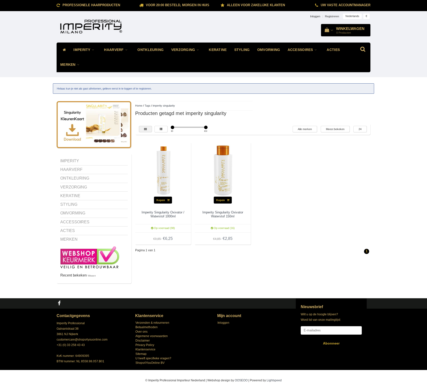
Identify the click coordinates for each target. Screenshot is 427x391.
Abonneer (331, 343)
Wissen (92, 275)
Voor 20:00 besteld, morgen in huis (177, 5)
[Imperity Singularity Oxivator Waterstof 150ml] (223, 170)
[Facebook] (60, 303)
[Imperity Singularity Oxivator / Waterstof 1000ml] (163, 170)
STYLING (242, 50)
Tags (147, 105)
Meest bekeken (335, 129)
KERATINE (218, 50)
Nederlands (352, 16)
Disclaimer (142, 340)
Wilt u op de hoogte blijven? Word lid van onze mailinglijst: (321, 317)
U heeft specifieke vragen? (153, 358)
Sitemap (141, 354)
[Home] (63, 50)
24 (360, 129)
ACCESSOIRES (301, 50)
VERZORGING (183, 50)
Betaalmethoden (146, 327)
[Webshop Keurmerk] (89, 257)
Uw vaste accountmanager (345, 5)
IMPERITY (82, 50)
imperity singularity (164, 105)
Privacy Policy (144, 345)
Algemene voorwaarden (151, 336)
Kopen (161, 200)
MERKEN (68, 65)
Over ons (141, 331)
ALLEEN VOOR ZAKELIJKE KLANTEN (256, 5)
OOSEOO (241, 380)
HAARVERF (114, 50)
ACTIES (333, 50)
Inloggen (315, 16)
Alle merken (305, 129)
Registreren (332, 16)
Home (138, 105)
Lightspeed (274, 380)
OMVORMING (268, 50)
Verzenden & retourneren (152, 322)
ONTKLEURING (150, 50)
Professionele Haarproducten (91, 5)
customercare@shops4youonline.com (82, 339)
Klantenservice (145, 349)
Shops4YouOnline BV (150, 363)
